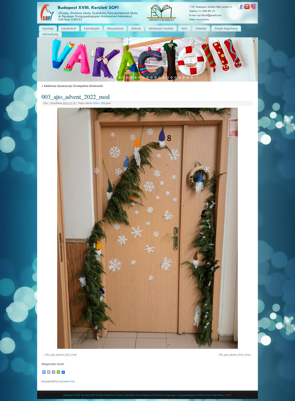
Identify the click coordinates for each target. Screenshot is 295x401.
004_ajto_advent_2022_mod (234, 354)
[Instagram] (253, 7)
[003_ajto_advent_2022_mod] (147, 228)
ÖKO (184, 28)
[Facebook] (240, 7)
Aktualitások (115, 28)
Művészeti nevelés (161, 28)
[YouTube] (247, 7)
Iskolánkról (68, 28)
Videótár (201, 28)
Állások (136, 28)
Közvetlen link (66, 381)
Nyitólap (48, 28)
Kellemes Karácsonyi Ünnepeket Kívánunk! (72, 86)
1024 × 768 (99, 103)
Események (91, 28)
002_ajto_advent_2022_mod (61, 354)
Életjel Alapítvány (226, 28)
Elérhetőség (50, 34)
